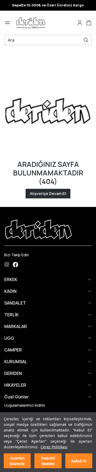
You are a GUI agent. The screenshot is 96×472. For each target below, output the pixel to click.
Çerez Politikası (54, 446)
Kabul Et (78, 460)
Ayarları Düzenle (17, 460)
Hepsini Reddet (48, 460)
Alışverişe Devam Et (48, 193)
